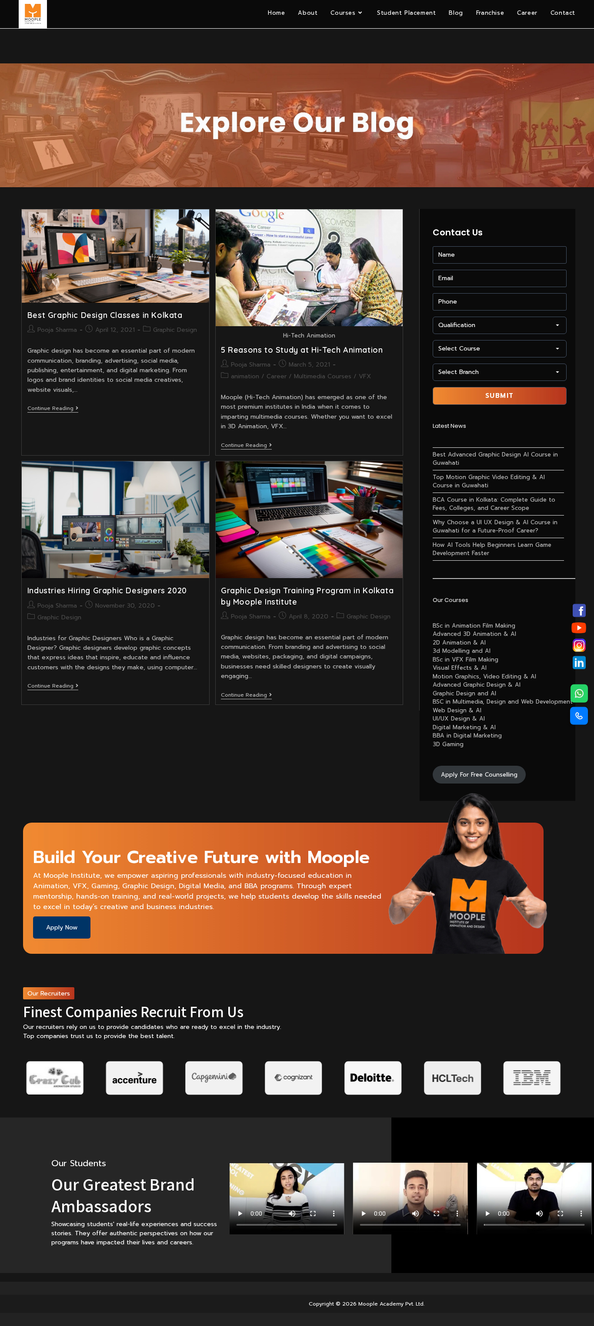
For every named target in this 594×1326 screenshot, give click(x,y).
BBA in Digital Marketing (467, 735)
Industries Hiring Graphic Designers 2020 (107, 590)
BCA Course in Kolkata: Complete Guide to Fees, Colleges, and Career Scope (494, 504)
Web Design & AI (457, 710)
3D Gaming (448, 744)
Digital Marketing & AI (464, 727)
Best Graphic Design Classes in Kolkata (105, 315)
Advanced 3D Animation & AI (474, 634)
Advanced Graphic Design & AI (477, 685)
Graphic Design (175, 329)
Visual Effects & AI (460, 668)
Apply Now (61, 927)
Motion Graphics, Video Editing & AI (484, 676)
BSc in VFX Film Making (465, 659)
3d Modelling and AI (462, 651)
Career (277, 376)
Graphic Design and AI (464, 693)
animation (245, 376)
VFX (365, 376)
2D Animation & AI (459, 642)
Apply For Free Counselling (479, 774)
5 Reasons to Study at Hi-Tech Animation (302, 350)
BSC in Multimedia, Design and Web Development (503, 702)
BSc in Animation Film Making (474, 626)
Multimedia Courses (322, 376)
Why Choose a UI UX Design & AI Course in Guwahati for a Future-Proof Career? (495, 526)
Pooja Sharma (57, 329)
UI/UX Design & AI (459, 718)
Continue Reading (52, 409)
